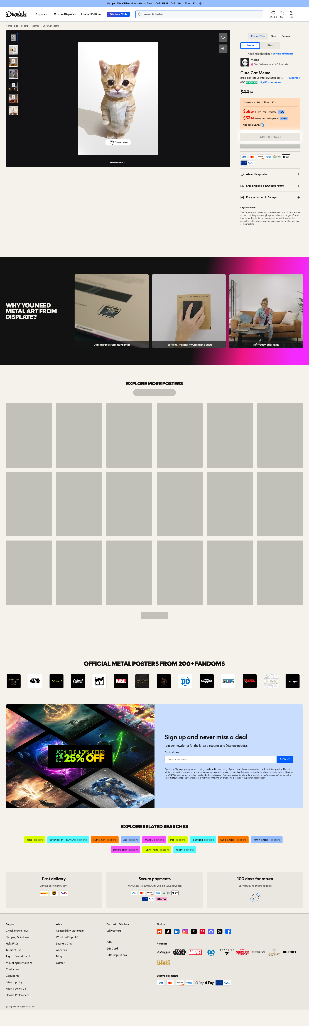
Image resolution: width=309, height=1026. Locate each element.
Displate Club (118, 14)
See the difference (283, 53)
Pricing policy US (16, 988)
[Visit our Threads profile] (219, 931)
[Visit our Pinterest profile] (202, 931)
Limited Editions (91, 14)
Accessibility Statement (70, 930)
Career (60, 963)
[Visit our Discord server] (211, 931)
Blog (59, 956)
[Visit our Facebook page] (228, 931)
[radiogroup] (270, 36)
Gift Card (112, 948)
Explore (40, 14)
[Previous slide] (18, 681)
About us (61, 950)
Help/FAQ (12, 943)
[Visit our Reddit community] (159, 931)
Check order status (17, 930)
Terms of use (13, 950)
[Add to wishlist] (223, 37)
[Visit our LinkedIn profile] (177, 931)
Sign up (285, 759)
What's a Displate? (67, 937)
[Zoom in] (223, 48)
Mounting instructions (19, 963)
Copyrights (12, 975)
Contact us (12, 969)
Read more (294, 77)
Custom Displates (65, 14)
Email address (172, 752)
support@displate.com (254, 777)
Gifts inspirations (116, 955)
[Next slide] (290, 681)
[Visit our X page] (194, 931)
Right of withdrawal (18, 956)
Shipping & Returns (17, 937)
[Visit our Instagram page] (185, 931)
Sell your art (113, 930)
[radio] (258, 36)
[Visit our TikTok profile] (168, 931)
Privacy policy (275, 769)
